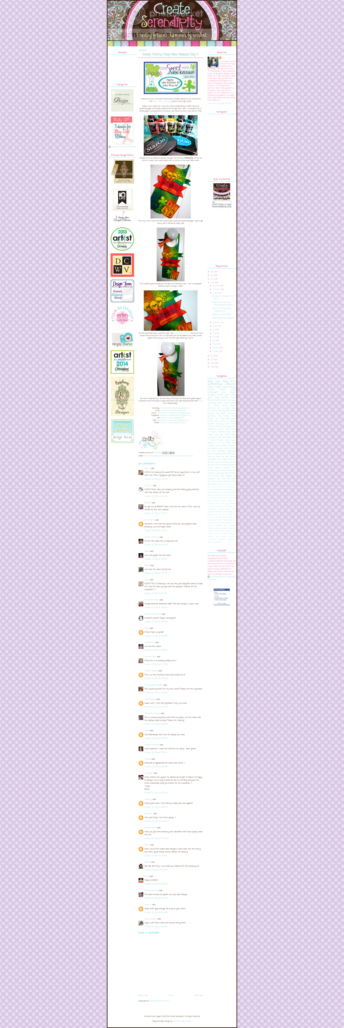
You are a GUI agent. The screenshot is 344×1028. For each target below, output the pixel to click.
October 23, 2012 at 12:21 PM (156, 573)
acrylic (227, 440)
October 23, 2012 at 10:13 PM (156, 807)
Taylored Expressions (215, 454)
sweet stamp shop (186, 456)
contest (223, 470)
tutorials (224, 445)
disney (234, 509)
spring (233, 481)
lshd (227, 395)
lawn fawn (221, 479)
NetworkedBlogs (219, 589)
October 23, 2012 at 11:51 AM (155, 559)
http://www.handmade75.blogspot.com (175, 415)
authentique (215, 384)
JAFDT (227, 429)
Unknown (148, 813)
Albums (231, 384)
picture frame (218, 481)
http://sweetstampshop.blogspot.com (175, 408)
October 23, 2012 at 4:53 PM (156, 678)
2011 (212, 356)
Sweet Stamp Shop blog (162, 101)
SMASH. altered (222, 498)
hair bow (224, 457)
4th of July (224, 462)
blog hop (157, 456)
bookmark (232, 503)
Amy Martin (149, 520)
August (215, 326)
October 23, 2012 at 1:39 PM (155, 607)
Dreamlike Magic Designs (182, 1021)
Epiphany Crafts (217, 448)
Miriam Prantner (151, 537)
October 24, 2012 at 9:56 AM (156, 884)
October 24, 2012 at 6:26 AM (156, 870)
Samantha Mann (151, 600)
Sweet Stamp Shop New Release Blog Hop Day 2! (222, 303)
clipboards (219, 506)
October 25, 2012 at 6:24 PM (156, 898)
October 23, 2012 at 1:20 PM (155, 593)
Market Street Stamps (217, 426)
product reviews (221, 523)
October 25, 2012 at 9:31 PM (155, 926)
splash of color (230, 531)
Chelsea (147, 759)
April (214, 340)
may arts (229, 381)
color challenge (227, 506)
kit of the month (223, 443)
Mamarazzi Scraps (152, 713)
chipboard (221, 432)
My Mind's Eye (227, 495)
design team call (225, 473)
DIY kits (210, 490)
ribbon (233, 408)
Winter (210, 468)
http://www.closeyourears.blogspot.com (173, 420)
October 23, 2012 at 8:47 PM (156, 793)
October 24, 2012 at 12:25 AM (156, 821)
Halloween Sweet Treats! (221, 314)
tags (221, 434)
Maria (146, 551)
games (220, 512)
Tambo (147, 565)
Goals (214, 465)
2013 (212, 279)
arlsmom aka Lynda (152, 614)
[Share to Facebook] (171, 452)
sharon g (148, 799)
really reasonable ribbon (222, 401)
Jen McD (148, 485)
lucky (234, 514)
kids (214, 514)
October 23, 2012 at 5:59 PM (156, 724)
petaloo (227, 410)
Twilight (216, 501)
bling (216, 470)
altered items (149, 456)
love (216, 418)
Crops (234, 487)
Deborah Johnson (151, 744)
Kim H (147, 845)
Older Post (198, 995)
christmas (212, 408)
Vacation (211, 424)
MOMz (210, 492)
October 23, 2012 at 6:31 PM (155, 738)
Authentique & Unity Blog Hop (223, 318)
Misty (200, 401)
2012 (212, 282)
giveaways (212, 416)
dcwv (233, 397)
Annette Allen (150, 656)
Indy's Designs (150, 919)
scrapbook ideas (221, 525)
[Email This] (163, 452)
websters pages (213, 542)
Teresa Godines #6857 (153, 685)
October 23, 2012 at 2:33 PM (156, 621)
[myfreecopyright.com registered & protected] (222, 579)
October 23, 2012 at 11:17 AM (155, 530)
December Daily (218, 490)
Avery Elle (232, 462)
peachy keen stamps (221, 520)
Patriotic (214, 498)
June (214, 333)
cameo (210, 506)
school (234, 523)
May (214, 337)
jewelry (210, 514)
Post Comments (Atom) (159, 1001)
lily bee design (227, 514)
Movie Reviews (216, 495)
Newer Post (143, 995)
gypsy (231, 512)
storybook (225, 534)
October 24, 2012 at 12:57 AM (156, 838)
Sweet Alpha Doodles (182, 333)
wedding (221, 410)
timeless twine (226, 459)
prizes (216, 434)
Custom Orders (229, 405)
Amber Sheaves (151, 670)
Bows (209, 465)
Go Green (212, 451)
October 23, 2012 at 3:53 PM (156, 664)
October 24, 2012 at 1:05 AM (155, 855)
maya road (224, 418)
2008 (212, 367)
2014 (212, 275)
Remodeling (225, 465)
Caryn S (147, 904)
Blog (219, 416)
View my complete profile (219, 103)
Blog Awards (228, 484)
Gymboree (221, 451)
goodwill (216, 476)
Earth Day (227, 490)
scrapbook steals (214, 445)
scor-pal (210, 525)
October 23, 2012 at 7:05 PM (155, 752)
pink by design (223, 408)
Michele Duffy (150, 827)
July (214, 329)
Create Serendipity (220, 594)
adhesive (218, 468)
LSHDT (225, 403)
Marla (146, 730)
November (217, 289)
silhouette (217, 531)
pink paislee (211, 523)
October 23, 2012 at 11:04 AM (156, 479)
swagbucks (232, 534)
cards (233, 389)
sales (234, 443)
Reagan (233, 421)
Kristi (146, 876)
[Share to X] (168, 452)
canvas (233, 440)
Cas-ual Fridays (226, 487)
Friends (233, 410)
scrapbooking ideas (220, 528)
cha (220, 470)
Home (171, 995)
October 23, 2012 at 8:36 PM (156, 766)
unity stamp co (221, 421)
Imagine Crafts (215, 395)
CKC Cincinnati (212, 487)
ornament (211, 520)
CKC (234, 484)
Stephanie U (149, 642)
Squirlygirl (148, 773)
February (216, 348)
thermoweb (211, 539)
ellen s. (147, 468)
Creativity (223, 400)
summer (220, 429)
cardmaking (231, 413)
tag (219, 459)
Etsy (209, 410)
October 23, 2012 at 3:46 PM (156, 636)
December (217, 286)
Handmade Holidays (225, 437)
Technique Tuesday (229, 454)
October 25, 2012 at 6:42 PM (156, 912)
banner (217, 503)
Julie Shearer (150, 699)
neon (234, 517)
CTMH (219, 487)
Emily (226, 58)
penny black (232, 520)
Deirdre (147, 862)
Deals (227, 424)
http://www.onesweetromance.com (173, 422)
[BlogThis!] (165, 452)
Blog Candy (213, 400)
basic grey (224, 503)
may (209, 517)
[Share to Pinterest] (173, 452)
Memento (215, 492)
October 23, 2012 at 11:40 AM (156, 544)
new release (174, 456)
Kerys (146, 579)
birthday (211, 470)
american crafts (229, 468)
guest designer (226, 476)
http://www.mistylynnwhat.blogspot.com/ (174, 413)
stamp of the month (214, 534)
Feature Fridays (230, 448)
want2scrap (232, 539)
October (215, 293)
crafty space (224, 509)
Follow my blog (221, 603)
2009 (212, 363)
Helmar (233, 490)
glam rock (226, 512)
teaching (210, 536)
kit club (218, 514)
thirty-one (221, 539)
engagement (211, 512)
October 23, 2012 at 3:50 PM (156, 650)
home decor (165, 456)
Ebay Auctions (222, 397)
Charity (227, 434)
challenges (213, 392)
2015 (212, 272)
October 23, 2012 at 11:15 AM (155, 513)
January (216, 351)
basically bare (213, 413)
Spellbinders (231, 451)
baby (209, 457)
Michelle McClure (151, 890)
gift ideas (216, 457)
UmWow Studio (226, 501)
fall (217, 512)
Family (214, 410)
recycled (229, 523)
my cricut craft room (218, 517)
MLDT (233, 424)
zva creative (215, 462)
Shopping (233, 465)
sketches (233, 457)
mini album (229, 392)
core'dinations (212, 509)
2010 (212, 359)
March (215, 344)
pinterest (227, 481)
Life (229, 400)
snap (223, 531)
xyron (220, 542)
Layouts (233, 403)
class (214, 506)
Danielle (147, 502)
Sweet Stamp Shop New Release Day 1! (170, 54)
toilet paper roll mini (215, 484)
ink (235, 512)
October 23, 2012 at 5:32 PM (156, 707)
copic (234, 506)
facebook (211, 443)
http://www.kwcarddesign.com (173, 418)
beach (223, 413)
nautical (229, 517)
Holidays (232, 387)
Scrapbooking (218, 598)
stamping (219, 424)
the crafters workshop (226, 536)
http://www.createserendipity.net (173, 410)
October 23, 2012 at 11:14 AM (155, 496)
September (217, 322)
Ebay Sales (223, 600)
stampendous (212, 459)
